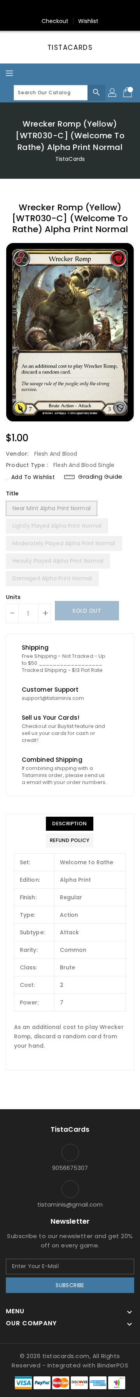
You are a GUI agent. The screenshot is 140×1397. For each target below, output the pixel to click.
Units (13, 597)
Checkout (55, 21)
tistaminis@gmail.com (70, 1204)
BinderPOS (113, 1365)
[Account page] (113, 92)
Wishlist (88, 21)
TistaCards (70, 47)
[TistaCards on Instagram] (70, 9)
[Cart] (128, 92)
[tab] (69, 824)
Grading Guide (100, 477)
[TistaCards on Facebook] (55, 9)
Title (12, 493)
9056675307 (70, 1168)
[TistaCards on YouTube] (85, 9)
